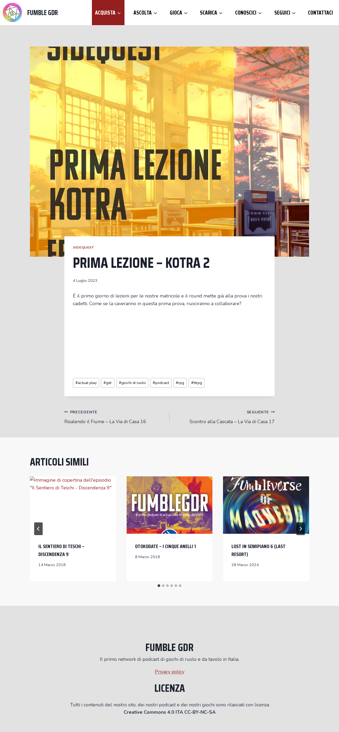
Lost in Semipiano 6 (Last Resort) (258, 550)
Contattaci (320, 12)
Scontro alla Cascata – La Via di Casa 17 (232, 417)
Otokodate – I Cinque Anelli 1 (165, 546)
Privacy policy (169, 671)
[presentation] (73, 505)
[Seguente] (300, 528)
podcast (161, 382)
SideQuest (83, 247)
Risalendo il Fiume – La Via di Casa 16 (105, 417)
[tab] (159, 585)
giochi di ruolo (132, 382)
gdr (108, 382)
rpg (180, 382)
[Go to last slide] (38, 528)
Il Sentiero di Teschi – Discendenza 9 (61, 550)
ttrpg (196, 382)
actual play (86, 382)
